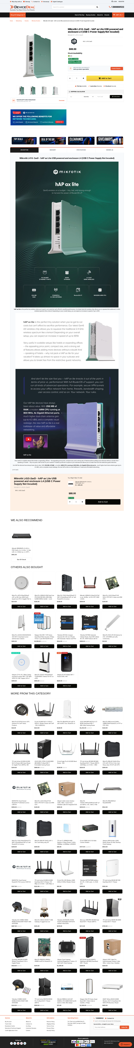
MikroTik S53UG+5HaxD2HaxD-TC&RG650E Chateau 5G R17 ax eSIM (44, 676)
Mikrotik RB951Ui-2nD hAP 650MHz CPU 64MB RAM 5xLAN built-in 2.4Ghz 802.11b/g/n (66, 1000)
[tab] (95, 91)
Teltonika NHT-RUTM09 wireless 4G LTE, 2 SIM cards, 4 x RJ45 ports (89, 882)
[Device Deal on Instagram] (21, 1043)
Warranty (53, 150)
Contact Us (29, 1024)
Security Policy (51, 1030)
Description (24, 150)
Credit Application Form (11, 1030)
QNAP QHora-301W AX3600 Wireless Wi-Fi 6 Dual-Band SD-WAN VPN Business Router (112, 1000)
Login (115, 1)
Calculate (116, 96)
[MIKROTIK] (74, 41)
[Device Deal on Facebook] (11, 1043)
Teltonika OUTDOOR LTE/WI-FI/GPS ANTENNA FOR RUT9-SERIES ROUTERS (66, 921)
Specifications (81, 150)
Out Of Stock (21, 559)
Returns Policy (51, 1021)
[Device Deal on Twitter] (14, 1043)
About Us (28, 1021)
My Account (8, 1021)
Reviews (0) (109, 150)
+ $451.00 (79, 485)
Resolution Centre (10, 1026)
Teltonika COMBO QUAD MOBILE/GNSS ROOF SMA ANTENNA (20, 1000)
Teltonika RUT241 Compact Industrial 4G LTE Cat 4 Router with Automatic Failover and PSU (66, 636)
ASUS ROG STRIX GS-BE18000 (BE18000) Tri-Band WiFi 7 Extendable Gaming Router (44, 763)
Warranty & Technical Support (13, 1028)
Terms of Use (50, 1026)
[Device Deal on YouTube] (18, 1043)
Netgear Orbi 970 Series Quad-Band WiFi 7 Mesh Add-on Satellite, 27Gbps (89, 1000)
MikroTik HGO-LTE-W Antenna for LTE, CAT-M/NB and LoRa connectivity (112, 636)
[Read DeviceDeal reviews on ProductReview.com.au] (48, 1042)
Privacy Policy (50, 1028)
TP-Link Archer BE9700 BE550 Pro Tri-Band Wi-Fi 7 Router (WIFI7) (43, 1000)
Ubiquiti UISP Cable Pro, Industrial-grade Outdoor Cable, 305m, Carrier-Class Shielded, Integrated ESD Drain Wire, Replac (111, 963)
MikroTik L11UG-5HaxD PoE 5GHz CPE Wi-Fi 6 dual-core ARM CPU (112, 597)
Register (121, 1)
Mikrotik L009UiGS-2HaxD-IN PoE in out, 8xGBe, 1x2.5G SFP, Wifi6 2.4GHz (89, 597)
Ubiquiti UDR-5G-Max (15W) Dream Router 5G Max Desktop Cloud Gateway (112, 842)
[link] (79, 14)
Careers (28, 1030)
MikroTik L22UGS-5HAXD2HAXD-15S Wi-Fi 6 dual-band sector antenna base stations (21, 636)
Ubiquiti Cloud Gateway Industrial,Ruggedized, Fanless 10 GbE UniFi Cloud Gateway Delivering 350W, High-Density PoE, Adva (67, 963)
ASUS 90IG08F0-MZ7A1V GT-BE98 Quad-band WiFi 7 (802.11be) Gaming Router (88, 723)
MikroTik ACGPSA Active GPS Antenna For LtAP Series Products (20, 723)
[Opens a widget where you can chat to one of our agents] (125, 1044)
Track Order (8, 1024)
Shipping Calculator (78, 91)
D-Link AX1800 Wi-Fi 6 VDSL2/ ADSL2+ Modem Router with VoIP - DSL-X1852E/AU (44, 723)
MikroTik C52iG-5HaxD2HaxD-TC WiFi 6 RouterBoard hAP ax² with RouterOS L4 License (66, 597)
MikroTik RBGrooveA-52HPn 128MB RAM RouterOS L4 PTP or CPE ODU (112, 723)
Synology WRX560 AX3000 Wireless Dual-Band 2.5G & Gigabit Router (19, 961)
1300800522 (117, 7)
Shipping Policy (51, 1024)
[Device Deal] (22, 8)
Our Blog (28, 1026)
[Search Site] (97, 7)
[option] (38, 56)
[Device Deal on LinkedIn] (24, 1043)
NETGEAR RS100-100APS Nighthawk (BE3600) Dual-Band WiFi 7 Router (89, 961)
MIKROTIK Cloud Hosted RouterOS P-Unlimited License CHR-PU (20, 802)
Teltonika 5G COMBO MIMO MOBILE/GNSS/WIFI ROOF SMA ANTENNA (21, 921)
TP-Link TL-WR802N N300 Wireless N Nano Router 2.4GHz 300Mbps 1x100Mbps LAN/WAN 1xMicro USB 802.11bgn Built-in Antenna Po (66, 844)
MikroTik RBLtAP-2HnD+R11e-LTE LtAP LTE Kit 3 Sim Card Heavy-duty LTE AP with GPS (111, 763)
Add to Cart (106, 78)
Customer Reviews (31, 1028)
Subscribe (124, 1027)
